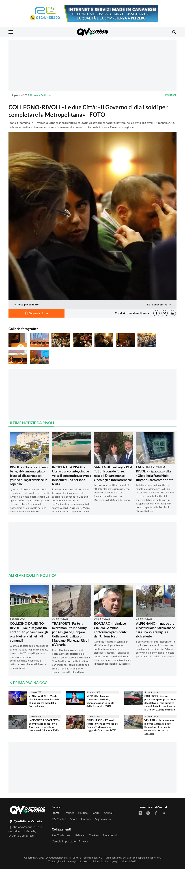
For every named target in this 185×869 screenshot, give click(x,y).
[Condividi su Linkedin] (173, 313)
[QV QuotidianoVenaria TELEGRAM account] (163, 813)
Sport (73, 819)
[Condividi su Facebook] (156, 313)
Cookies (94, 835)
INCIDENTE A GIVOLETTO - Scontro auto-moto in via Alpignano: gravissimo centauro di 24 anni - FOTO (44, 725)
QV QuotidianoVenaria (58, 857)
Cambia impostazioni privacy (70, 841)
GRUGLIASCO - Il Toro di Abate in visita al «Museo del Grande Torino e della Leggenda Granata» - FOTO (102, 725)
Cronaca (69, 812)
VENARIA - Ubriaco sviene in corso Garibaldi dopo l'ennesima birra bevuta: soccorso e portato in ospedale (159, 727)
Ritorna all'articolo (40, 95)
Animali (108, 812)
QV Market (59, 819)
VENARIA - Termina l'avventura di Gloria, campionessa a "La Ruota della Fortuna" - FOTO (100, 701)
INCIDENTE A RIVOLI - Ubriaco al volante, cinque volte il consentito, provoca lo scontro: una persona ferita (71, 475)
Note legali (110, 835)
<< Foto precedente (26, 304)
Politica (171, 95)
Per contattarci (61, 835)
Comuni (86, 819)
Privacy (80, 835)
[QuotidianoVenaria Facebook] (156, 813)
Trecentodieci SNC (91, 857)
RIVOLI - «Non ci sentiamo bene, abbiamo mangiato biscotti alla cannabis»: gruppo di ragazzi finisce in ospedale (29, 475)
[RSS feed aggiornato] (140, 813)
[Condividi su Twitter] (165, 313)
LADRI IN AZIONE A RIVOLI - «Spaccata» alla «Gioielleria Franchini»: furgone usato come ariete (154, 473)
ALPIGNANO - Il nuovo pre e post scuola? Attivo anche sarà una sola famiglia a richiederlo (155, 629)
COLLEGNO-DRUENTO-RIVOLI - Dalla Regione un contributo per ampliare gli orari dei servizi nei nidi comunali (29, 631)
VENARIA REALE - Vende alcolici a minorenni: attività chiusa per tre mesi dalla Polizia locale (44, 701)
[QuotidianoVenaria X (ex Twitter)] (148, 813)
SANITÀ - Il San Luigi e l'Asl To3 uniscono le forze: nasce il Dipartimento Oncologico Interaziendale (113, 473)
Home (55, 812)
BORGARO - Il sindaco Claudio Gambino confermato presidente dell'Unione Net (110, 629)
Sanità (96, 812)
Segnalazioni (103, 819)
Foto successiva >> (159, 304)
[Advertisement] (92, 65)
